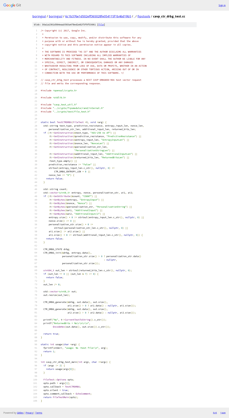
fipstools (143, 16)
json (223, 412)
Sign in (222, 5)
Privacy (29, 412)
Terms (38, 412)
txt (215, 412)
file (101, 24)
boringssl (39, 16)
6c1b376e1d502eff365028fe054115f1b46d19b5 (98, 16)
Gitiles (20, 412)
